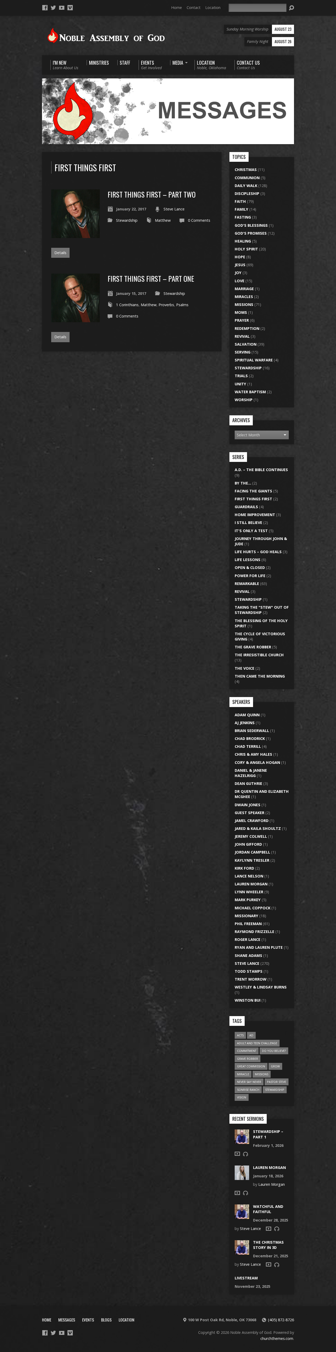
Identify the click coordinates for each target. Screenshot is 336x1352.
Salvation (245, 344)
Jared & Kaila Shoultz (258, 828)
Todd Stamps (248, 971)
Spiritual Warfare (254, 359)
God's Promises (251, 233)
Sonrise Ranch (248, 1090)
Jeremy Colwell (251, 836)
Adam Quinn (247, 714)
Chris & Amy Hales (253, 754)
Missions (244, 304)
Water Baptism (250, 391)
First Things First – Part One (151, 278)
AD (251, 1035)
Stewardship (127, 220)
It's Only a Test (251, 530)
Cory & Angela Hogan (257, 762)
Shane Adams (248, 955)
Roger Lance (247, 939)
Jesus (240, 264)
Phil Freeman (248, 923)
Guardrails (246, 506)
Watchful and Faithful (268, 1209)
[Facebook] (45, 7)
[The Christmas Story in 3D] (242, 1251)
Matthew (163, 220)
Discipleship (247, 193)
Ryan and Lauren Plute (259, 947)
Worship (244, 399)
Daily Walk (246, 185)
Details (60, 252)
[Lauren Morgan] (242, 1176)
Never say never (249, 1082)
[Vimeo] (70, 7)
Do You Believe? (274, 1051)
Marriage (244, 288)
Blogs (106, 1319)
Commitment (246, 1051)
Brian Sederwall (252, 730)
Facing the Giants (253, 490)
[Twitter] (53, 7)
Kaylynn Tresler (252, 860)
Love (239, 280)
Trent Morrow (250, 979)
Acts (240, 1035)
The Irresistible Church (259, 654)
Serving (242, 352)
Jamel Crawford (252, 820)
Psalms (182, 304)
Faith (240, 201)
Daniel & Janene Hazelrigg (251, 773)
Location (212, 7)
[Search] (291, 8)
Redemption (247, 328)
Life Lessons (247, 559)
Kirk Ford (244, 868)
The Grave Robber (253, 646)
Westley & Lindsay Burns (261, 987)
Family (241, 209)
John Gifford (248, 844)
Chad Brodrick (250, 738)
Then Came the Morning (260, 676)
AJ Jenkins (245, 722)
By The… (243, 483)
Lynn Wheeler (249, 891)
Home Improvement (255, 514)
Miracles (244, 296)
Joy (238, 272)
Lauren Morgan (251, 883)
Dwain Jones (247, 804)
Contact (194, 7)
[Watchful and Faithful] (242, 1216)
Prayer (242, 320)
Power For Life (250, 575)
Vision (241, 1097)
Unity (240, 383)
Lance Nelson (249, 876)
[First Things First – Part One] (75, 319)
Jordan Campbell (252, 852)
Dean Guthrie (248, 783)
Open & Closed (250, 567)
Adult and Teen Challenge (257, 1043)
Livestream (246, 1277)
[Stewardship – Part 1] (242, 1141)
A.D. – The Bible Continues (261, 469)
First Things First (253, 498)
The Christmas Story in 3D (268, 1245)
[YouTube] (61, 7)
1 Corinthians (127, 304)
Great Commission (251, 1066)
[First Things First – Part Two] (75, 235)
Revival (242, 336)
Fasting (243, 217)
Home (176, 7)
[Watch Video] (237, 1153)
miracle (243, 1074)
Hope (240, 256)
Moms (241, 312)
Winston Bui (247, 1000)
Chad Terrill (248, 746)
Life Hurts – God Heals (258, 551)
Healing (243, 241)
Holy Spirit (246, 248)
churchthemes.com (276, 1338)
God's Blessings (251, 225)
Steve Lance (174, 208)
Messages (66, 1319)
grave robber (247, 1059)
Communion (247, 177)
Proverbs (166, 304)
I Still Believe (248, 522)
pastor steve (276, 1082)
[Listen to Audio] (245, 1154)
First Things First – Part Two (152, 194)
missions (261, 1074)
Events (88, 1319)
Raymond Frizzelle (254, 931)
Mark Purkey (248, 899)
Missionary (246, 915)
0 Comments (199, 220)
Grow (275, 1066)
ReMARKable (247, 583)
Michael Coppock (252, 907)
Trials (241, 375)
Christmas (246, 169)
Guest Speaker (249, 812)
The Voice (244, 668)
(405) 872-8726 (281, 1319)
